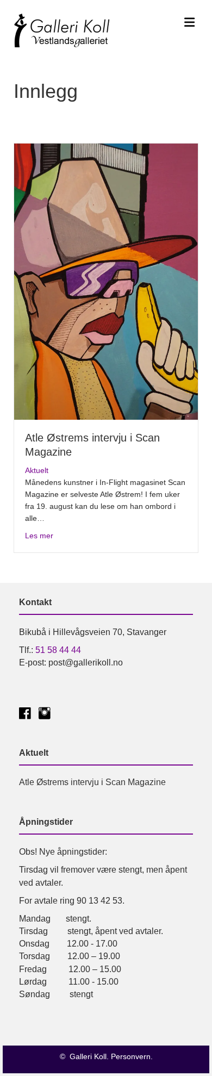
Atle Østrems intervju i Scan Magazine (92, 782)
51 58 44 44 (58, 650)
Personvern (131, 1056)
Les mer (39, 535)
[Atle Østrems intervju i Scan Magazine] (106, 280)
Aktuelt (36, 470)
